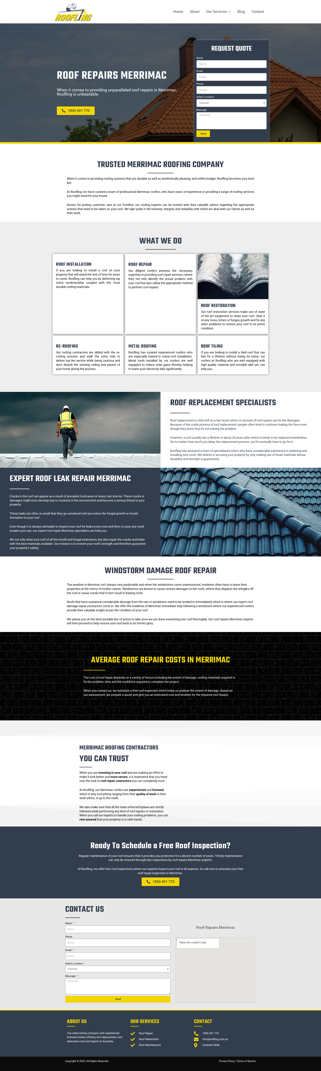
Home (178, 12)
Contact (258, 12)
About (194, 12)
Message (201, 109)
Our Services (216, 12)
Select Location (205, 96)
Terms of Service (246, 1061)
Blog (241, 12)
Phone (199, 83)
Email (199, 71)
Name (199, 57)
